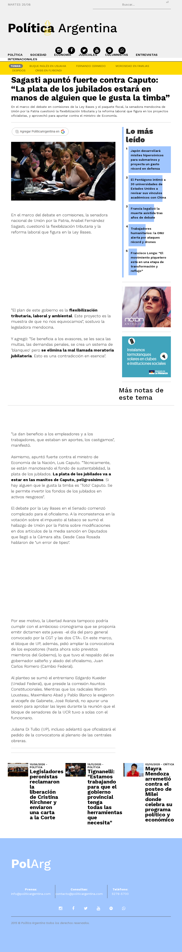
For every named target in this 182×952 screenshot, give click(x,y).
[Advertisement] (67, 579)
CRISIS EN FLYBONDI (48, 70)
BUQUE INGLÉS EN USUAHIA (48, 66)
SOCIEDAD (38, 54)
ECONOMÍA (62, 54)
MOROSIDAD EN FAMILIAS (132, 66)
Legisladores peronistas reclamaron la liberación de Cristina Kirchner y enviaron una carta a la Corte (46, 794)
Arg (31, 863)
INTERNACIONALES (22, 59)
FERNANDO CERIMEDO (91, 66)
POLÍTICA (15, 54)
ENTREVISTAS (147, 54)
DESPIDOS (18, 70)
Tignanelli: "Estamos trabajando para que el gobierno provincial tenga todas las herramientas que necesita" (104, 797)
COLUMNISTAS (116, 54)
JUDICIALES (88, 54)
